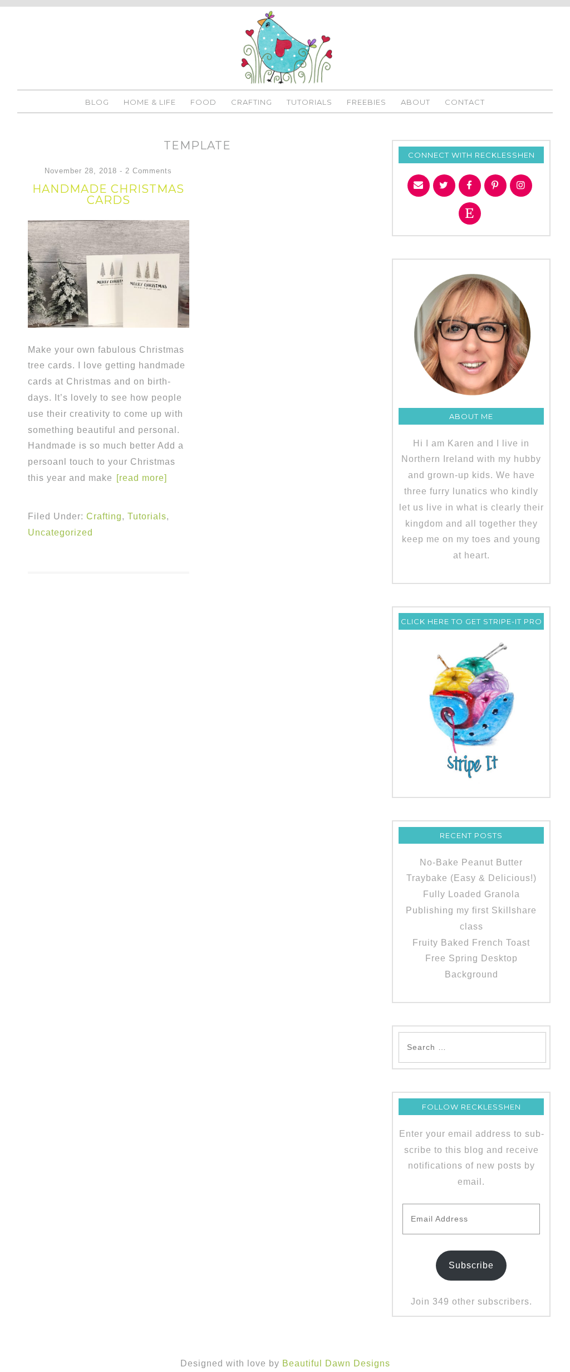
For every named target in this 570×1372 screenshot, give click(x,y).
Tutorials (309, 102)
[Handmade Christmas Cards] (108, 324)
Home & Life (150, 102)
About (415, 102)
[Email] (418, 185)
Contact (465, 102)
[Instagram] (521, 185)
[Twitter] (444, 185)
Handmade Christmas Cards (108, 194)
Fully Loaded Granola (471, 894)
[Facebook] (470, 185)
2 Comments (148, 171)
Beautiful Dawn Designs (336, 1363)
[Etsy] (470, 213)
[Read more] (141, 478)
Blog (97, 102)
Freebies (366, 102)
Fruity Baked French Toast (471, 942)
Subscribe (471, 1265)
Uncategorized (60, 532)
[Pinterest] (495, 185)
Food (203, 102)
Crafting (251, 102)
